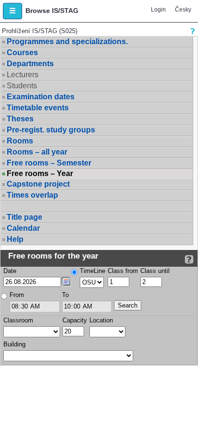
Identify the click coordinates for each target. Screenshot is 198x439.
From (17, 294)
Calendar (23, 228)
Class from (123, 270)
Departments (30, 63)
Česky (183, 9)
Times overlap (32, 195)
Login (158, 9)
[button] (12, 11)
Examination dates (40, 97)
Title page (24, 217)
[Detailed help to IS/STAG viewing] (189, 259)
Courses (22, 52)
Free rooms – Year (40, 173)
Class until (155, 270)
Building (14, 344)
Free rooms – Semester (49, 163)
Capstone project (38, 184)
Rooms (20, 141)
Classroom (18, 320)
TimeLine (92, 270)
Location (101, 320)
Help (15, 239)
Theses (20, 119)
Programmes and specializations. (67, 41)
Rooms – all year (37, 152)
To (65, 294)
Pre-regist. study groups (51, 130)
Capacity (74, 320)
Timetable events (38, 108)
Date (9, 270)
